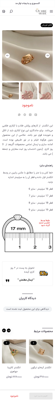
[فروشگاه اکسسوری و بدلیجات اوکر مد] (41, 11)
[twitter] (30, 115)
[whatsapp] (19, 115)
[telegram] (25, 115)
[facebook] (36, 115)
